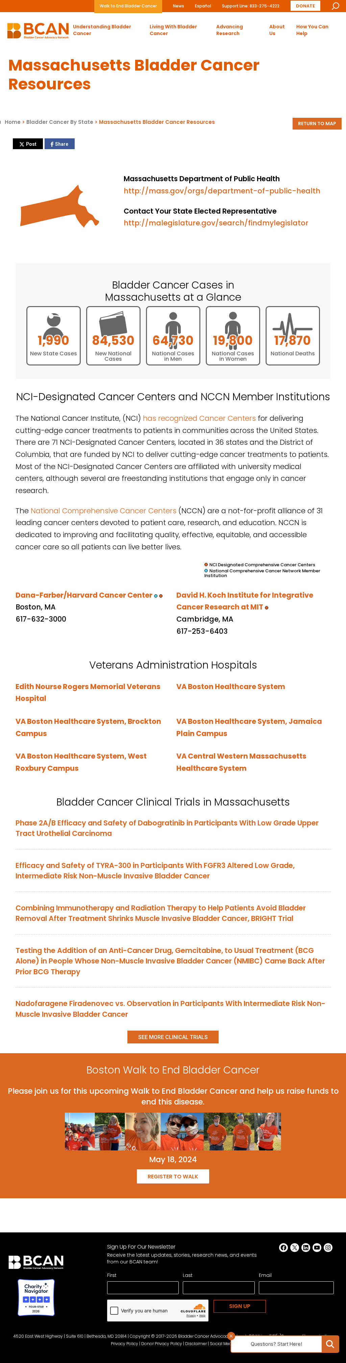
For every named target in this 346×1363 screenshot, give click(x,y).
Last (188, 1275)
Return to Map (317, 123)
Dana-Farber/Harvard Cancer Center (84, 595)
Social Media (223, 1343)
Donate (305, 5)
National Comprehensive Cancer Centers (103, 511)
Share (61, 144)
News (178, 6)
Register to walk (173, 1176)
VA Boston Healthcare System (230, 686)
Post (31, 144)
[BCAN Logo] (36, 1264)
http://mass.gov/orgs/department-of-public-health (222, 191)
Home (13, 122)
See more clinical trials (173, 1037)
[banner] (38, 32)
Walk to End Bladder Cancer (128, 6)
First (112, 1275)
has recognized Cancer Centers (199, 418)
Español (203, 6)
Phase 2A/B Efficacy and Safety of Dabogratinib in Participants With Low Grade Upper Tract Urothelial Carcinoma (167, 828)
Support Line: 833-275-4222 (250, 6)
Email (265, 1275)
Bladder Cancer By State (59, 122)
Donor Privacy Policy (161, 1343)
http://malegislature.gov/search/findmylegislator (216, 223)
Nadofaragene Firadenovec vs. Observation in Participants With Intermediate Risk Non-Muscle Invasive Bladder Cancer (170, 1009)
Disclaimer (196, 1343)
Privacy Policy (124, 1343)
